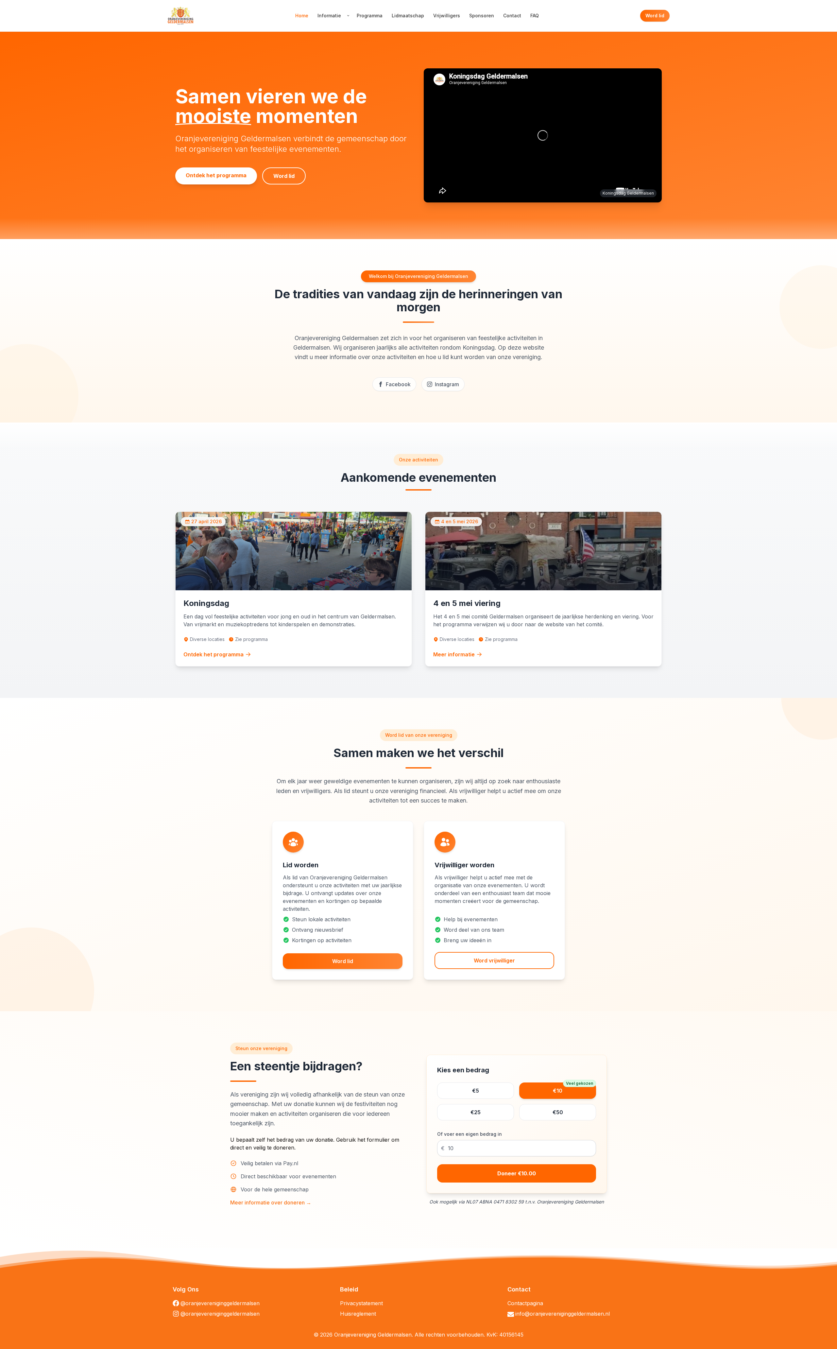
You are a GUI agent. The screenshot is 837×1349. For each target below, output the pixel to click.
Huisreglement (358, 1313)
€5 (475, 1090)
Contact (512, 15)
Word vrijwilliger (494, 960)
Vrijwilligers (446, 15)
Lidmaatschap (408, 15)
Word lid (654, 15)
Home (301, 15)
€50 (558, 1112)
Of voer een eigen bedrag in (469, 1134)
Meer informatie (454, 654)
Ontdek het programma (216, 175)
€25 (475, 1112)
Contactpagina (525, 1303)
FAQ (534, 15)
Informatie (329, 15)
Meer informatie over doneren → (270, 1202)
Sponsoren (481, 15)
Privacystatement (361, 1303)
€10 (573, 1088)
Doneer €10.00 (516, 1173)
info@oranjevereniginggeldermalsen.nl (562, 1313)
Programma (370, 15)
